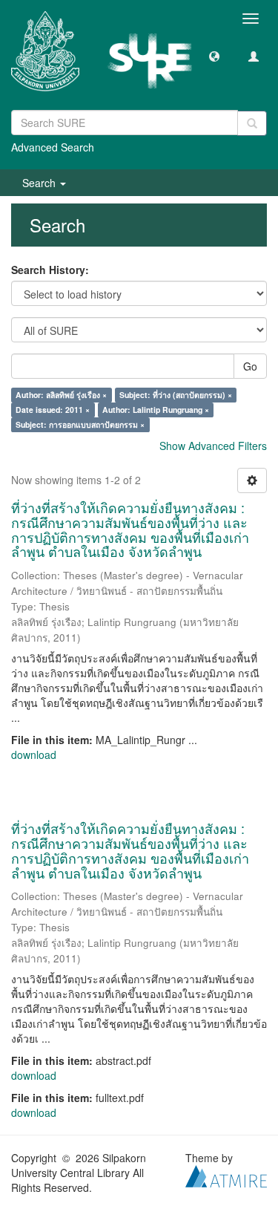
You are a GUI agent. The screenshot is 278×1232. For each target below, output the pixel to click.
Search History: (50, 269)
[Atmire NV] (226, 1174)
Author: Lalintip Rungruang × (155, 409)
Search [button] (40, 182)
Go (250, 366)
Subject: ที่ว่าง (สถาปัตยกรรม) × (175, 394)
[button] (214, 55)
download (33, 754)
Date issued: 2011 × (53, 409)
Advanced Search (52, 147)
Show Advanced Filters (213, 445)
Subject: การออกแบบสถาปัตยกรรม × (80, 424)
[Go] (252, 123)
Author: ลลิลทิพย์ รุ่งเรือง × (61, 394)
